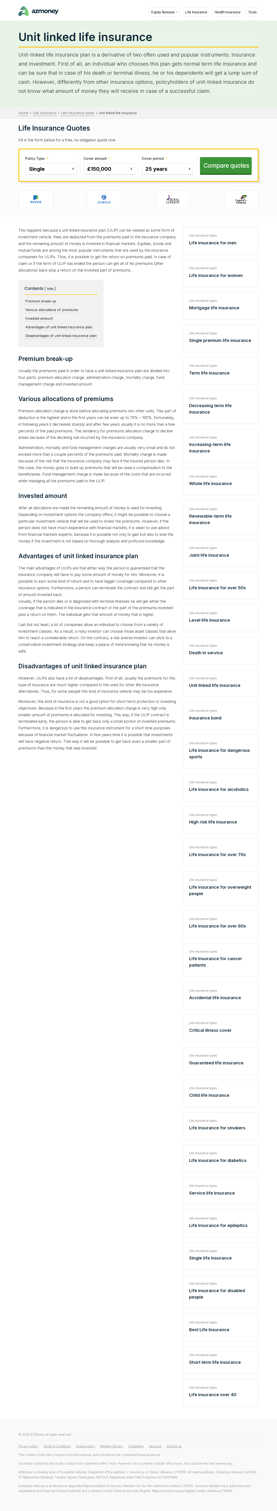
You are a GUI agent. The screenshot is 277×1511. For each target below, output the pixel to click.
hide (50, 288)
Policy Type (36, 158)
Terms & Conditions (57, 1446)
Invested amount (39, 318)
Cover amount (97, 158)
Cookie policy (85, 1446)
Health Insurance (228, 12)
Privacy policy (28, 1446)
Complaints (136, 1446)
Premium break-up (40, 301)
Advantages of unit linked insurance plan (58, 327)
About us (155, 1446)
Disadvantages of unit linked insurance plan (61, 335)
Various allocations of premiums (51, 310)
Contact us (174, 1446)
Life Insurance (196, 12)
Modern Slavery (111, 1446)
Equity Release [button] (163, 12)
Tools (252, 12)
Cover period (154, 158)
